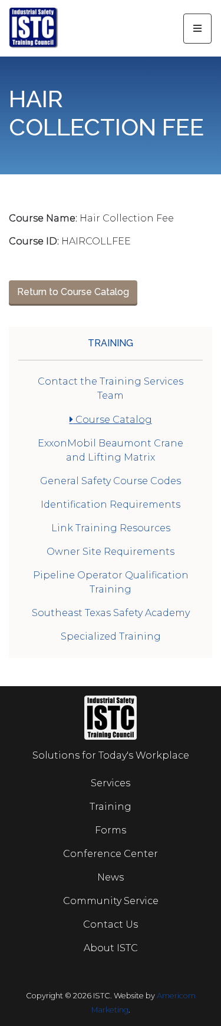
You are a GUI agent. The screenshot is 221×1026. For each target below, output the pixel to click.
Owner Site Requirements (110, 551)
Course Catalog (112, 419)
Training (110, 343)
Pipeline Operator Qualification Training (111, 582)
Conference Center (110, 853)
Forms (110, 830)
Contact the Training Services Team (110, 388)
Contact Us (110, 924)
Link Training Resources (110, 528)
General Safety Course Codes (110, 480)
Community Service (111, 900)
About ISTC (111, 948)
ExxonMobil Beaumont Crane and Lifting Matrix (110, 450)
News (110, 877)
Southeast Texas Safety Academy (111, 612)
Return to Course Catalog (73, 291)
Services (110, 783)
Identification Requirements (110, 504)
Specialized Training (111, 636)
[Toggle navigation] (197, 29)
